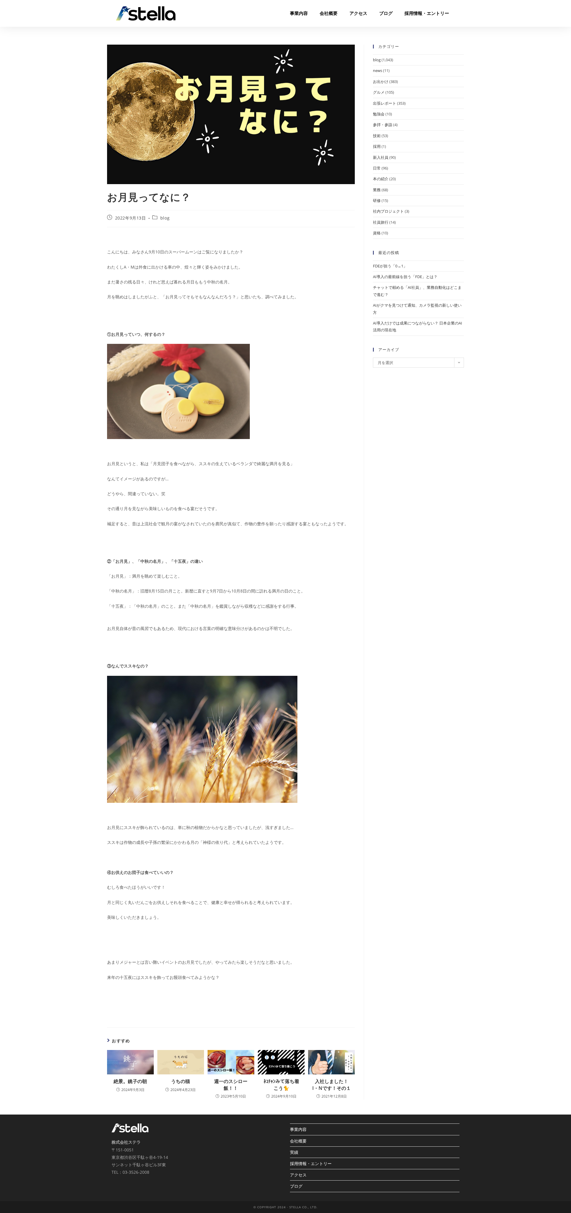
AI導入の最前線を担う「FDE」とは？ (405, 276)
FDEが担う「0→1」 (390, 266)
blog (165, 218)
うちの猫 (180, 1081)
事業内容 (299, 13)
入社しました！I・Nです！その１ (331, 1084)
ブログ (386, 13)
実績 (294, 1152)
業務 (377, 189)
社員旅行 (380, 222)
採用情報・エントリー (426, 13)
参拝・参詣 (382, 124)
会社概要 (329, 13)
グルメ (379, 92)
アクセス (358, 13)
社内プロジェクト (388, 211)
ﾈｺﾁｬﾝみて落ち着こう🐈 (281, 1084)
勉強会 (379, 114)
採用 (377, 146)
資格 (377, 233)
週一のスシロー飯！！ (230, 1084)
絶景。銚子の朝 (130, 1081)
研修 (377, 200)
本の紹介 (380, 178)
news (377, 70)
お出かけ (380, 81)
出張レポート (384, 103)
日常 (377, 168)
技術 (377, 135)
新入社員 (380, 157)
